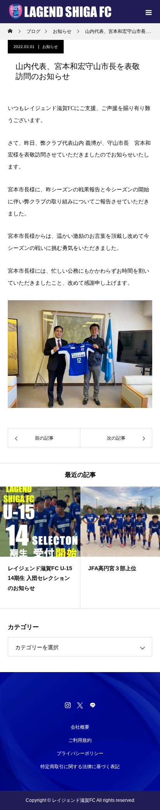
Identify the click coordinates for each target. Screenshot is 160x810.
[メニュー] (148, 11)
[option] (40, 547)
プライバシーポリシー (80, 753)
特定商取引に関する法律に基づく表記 (80, 766)
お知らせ (50, 47)
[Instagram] (67, 705)
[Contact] (92, 705)
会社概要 (80, 727)
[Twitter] (80, 705)
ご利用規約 (80, 740)
